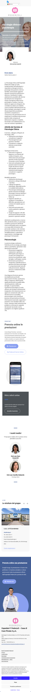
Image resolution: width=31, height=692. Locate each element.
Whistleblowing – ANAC (7, 659)
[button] (24, 503)
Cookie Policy (13, 689)
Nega (15, 682)
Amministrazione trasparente (8, 657)
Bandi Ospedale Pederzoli (7, 650)
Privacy (18, 689)
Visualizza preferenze (15, 686)
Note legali (4, 656)
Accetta (15, 678)
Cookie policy (5, 654)
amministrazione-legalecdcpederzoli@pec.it (13, 644)
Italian (11, 4)
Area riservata (5, 661)
